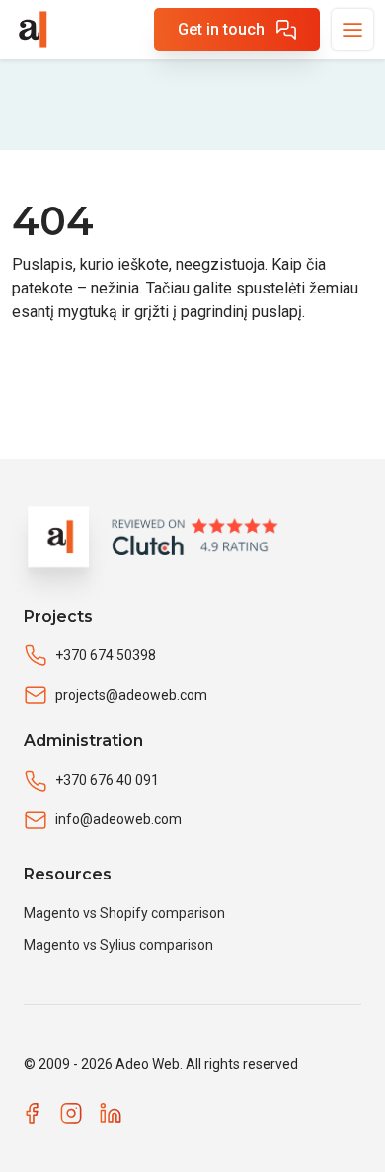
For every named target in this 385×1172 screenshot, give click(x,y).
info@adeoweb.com (118, 819)
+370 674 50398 (105, 655)
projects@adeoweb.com (131, 695)
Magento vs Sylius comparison (118, 945)
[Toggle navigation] (352, 29)
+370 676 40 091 (107, 780)
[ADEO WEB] (31, 29)
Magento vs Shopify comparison (124, 913)
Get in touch (221, 29)
